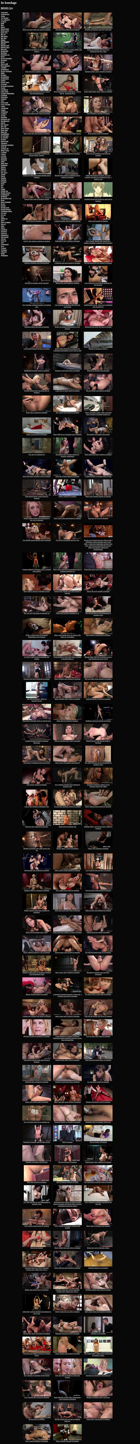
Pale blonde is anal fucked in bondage (98, 635)
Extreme (4, 84)
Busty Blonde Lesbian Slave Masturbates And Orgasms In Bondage (67, 1398)
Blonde (3, 44)
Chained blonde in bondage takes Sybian (98, 476)
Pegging (3, 182)
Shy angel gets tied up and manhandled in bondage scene (98, 764)
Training (4, 250)
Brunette (4, 60)
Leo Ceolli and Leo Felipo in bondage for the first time (98, 284)
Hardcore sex (5, 119)
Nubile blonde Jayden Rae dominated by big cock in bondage (37, 519)
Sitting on (4, 219)
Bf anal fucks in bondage (37, 1419)
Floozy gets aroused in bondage (98, 848)
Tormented (5, 244)
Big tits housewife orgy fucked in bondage (98, 263)
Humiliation (5, 134)
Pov (2, 187)
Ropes (3, 204)
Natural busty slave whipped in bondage (98, 1162)
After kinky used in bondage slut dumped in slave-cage (37, 1312)
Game (3, 106)
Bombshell (4, 51)
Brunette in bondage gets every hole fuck (98, 29)
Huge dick (4, 130)
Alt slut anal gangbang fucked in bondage (67, 806)
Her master (5, 125)
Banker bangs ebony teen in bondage (67, 1060)
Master (3, 167)
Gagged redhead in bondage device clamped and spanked (36, 570)
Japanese (4, 143)
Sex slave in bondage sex (37, 454)
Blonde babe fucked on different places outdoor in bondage (67, 176)
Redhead (4, 196)
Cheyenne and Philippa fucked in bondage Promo (36, 1354)
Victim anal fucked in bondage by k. (67, 613)
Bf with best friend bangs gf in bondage (98, 952)
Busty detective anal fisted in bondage (67, 153)
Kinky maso (5, 150)
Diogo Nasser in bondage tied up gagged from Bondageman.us (36, 92)
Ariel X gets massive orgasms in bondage (36, 241)
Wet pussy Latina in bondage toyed (67, 71)
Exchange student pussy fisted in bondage (36, 113)
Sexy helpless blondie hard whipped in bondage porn (67, 785)
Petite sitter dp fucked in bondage (67, 721)
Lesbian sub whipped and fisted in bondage (37, 1016)
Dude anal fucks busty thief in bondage (67, 910)
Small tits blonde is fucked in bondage (98, 699)
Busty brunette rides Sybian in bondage (67, 699)
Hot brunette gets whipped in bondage (36, 870)
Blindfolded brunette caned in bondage (36, 371)
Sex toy (3, 215)
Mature (3, 169)
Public (3, 189)
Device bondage (6, 71)
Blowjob (4, 49)
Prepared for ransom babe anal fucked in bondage (37, 1061)
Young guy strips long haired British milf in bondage (37, 176)
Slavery (3, 224)
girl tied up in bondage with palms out (98, 1375)
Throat (3, 239)
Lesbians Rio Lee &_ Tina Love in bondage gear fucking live (98, 306)
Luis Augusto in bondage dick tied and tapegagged (67, 306)
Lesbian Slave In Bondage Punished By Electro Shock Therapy (37, 154)
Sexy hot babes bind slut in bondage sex (37, 1122)
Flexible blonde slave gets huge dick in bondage (36, 391)
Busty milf (4, 64)
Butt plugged (5, 66)
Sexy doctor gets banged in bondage (67, 412)
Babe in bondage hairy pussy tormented (67, 741)
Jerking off (4, 149)
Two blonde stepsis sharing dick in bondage (37, 540)
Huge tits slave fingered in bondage (36, 827)
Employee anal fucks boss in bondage (67, 1082)
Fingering (4, 97)
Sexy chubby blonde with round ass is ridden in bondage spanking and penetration (98, 242)
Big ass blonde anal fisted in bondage (98, 391)
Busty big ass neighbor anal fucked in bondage (98, 154)
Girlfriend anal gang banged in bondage (67, 263)
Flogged (3, 99)
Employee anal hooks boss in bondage (67, 371)
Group (3, 115)
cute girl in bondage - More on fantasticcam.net (37, 700)
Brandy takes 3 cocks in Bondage (67, 848)
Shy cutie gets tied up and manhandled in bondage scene (36, 1203)
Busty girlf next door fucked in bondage (67, 1268)
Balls (2, 23)
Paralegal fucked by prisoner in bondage (67, 1122)
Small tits (4, 230)
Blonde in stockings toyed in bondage (98, 1102)
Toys (2, 246)
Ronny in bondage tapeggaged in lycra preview (67, 328)
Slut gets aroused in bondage (67, 1162)
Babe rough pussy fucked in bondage (67, 1016)
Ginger (3, 110)
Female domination (7, 93)
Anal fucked (5, 14)
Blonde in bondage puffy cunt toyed (98, 1397)
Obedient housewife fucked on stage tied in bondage (98, 200)
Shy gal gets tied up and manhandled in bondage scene (98, 614)
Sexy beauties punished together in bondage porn (37, 306)
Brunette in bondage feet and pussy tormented (98, 973)
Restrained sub (6, 198)
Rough (3, 206)
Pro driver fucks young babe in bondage (98, 994)
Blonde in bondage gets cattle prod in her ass (36, 849)
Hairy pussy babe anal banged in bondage (67, 518)
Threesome (5, 237)
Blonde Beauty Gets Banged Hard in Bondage (98, 742)
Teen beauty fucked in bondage (37, 785)
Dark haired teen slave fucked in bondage (98, 454)
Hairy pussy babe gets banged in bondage (98, 1312)
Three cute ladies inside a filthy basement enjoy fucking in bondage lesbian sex (98, 413)
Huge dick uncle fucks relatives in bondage (98, 569)
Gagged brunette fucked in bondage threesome (36, 742)
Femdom (4, 95)
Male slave (4, 163)
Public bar (4, 191)
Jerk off (3, 147)
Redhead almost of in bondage (98, 1268)
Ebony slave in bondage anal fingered (67, 763)
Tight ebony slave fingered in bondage (67, 241)
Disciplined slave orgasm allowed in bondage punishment (67, 455)
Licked (3, 154)
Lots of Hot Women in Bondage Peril (37, 806)
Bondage (4, 53)
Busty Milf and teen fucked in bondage (67, 199)
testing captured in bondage (67, 496)
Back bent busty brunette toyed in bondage (37, 476)
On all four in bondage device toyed (67, 540)
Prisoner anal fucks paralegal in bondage (37, 679)
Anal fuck (4, 12)
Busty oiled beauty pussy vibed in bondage (98, 91)
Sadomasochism (6, 211)
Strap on (4, 233)
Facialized (4, 90)
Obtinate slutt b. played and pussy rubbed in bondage (98, 827)
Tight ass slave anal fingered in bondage (98, 910)
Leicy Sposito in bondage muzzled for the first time (98, 1203)
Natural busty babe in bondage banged (36, 199)
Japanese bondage (7, 145)
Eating (3, 80)
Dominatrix (5, 79)
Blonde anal (5, 45)
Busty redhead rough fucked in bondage (98, 806)
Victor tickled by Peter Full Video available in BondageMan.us (67, 658)
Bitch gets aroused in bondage (98, 221)
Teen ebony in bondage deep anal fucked (36, 763)
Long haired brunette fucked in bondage (37, 349)
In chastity (4, 137)
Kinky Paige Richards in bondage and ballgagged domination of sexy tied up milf (67, 349)
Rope (3, 200)
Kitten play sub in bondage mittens (98, 1248)
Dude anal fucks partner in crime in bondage (67, 932)
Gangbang (4, 108)
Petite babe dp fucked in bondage (67, 113)
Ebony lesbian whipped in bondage (67, 1441)
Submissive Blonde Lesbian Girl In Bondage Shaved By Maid (98, 785)
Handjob (4, 117)
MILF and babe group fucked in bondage (67, 1102)
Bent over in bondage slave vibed (37, 932)
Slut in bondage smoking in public (67, 1182)
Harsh (3, 123)
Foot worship (5, 104)
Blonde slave (5, 47)
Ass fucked (4, 18)
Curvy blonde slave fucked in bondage (36, 1397)
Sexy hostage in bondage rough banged (37, 1375)
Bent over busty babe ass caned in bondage (37, 29)
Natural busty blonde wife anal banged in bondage (67, 592)
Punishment (5, 195)
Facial (3, 88)
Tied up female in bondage (98, 1142)
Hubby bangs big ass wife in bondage (67, 1312)
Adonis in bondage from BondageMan (36, 263)
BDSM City (7, 8)
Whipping (4, 255)
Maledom (4, 165)
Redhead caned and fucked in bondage (98, 721)
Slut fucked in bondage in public (36, 221)
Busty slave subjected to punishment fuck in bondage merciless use (67, 570)
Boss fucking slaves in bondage (98, 133)
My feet (3, 171)
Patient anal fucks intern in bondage (98, 932)
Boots (3, 56)
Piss (2, 185)
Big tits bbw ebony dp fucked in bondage (36, 1333)
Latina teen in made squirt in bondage (67, 391)
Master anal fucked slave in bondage (36, 1290)
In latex (3, 139)
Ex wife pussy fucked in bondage (98, 1082)
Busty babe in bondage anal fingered (98, 1226)
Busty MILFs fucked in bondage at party (37, 591)
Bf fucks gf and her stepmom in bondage (37, 1036)
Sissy (2, 217)
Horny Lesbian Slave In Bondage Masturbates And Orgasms (37, 636)
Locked (3, 156)
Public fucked (5, 193)
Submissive (5, 235)
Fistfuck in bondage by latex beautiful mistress (36, 50)
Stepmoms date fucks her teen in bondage (98, 327)
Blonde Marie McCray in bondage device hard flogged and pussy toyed (98, 658)
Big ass (3, 34)
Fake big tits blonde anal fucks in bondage (98, 1016)
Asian (3, 16)
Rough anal (5, 207)
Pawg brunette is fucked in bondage (98, 113)
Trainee (3, 248)
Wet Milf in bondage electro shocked (37, 283)
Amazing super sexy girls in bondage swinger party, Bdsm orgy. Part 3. (67, 1291)
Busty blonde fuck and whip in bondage (67, 1248)
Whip (3, 253)
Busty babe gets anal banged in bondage (37, 133)
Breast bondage (6, 58)
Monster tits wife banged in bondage (67, 283)
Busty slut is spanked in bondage (36, 412)
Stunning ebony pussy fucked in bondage (98, 71)
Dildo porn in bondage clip (67, 827)
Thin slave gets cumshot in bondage (36, 71)
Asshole (3, 22)
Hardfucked (5, 121)
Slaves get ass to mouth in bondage (98, 591)
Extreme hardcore (7, 86)
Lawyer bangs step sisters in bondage (98, 1036)
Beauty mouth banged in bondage (37, 994)
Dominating (5, 77)
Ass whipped (5, 20)
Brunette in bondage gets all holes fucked (36, 1142)
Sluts (2, 226)
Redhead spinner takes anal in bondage (98, 1290)
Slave (3, 220)
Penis (3, 184)
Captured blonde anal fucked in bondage (67, 221)
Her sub (3, 126)
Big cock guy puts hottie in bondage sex (37, 613)
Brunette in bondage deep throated (98, 371)
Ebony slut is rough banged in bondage (67, 870)
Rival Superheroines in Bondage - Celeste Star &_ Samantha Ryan (67, 92)
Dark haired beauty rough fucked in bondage (36, 497)
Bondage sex (5, 55)
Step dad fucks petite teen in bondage (67, 29)
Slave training (5, 222)
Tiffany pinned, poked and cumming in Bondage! (36, 911)
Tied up (3, 241)
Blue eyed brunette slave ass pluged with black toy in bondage (67, 636)
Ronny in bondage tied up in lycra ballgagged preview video (98, 50)
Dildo (3, 73)
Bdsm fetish (5, 29)
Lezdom (3, 152)
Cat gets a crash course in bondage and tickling (36, 658)
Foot (2, 101)
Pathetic (3, 180)
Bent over (4, 33)
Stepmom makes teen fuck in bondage (36, 327)
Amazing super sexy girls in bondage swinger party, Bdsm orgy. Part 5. (37, 1269)
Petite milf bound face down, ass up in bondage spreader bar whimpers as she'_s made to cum (98, 177)
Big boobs (4, 36)
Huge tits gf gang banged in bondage (67, 476)
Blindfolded (5, 42)
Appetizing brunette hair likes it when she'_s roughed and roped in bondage (67, 995)
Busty (3, 62)
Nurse (3, 176)
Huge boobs (5, 128)
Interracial (4, 141)
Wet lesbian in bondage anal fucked (98, 434)
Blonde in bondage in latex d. (98, 349)
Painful (3, 178)
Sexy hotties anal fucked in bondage (67, 890)
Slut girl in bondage (36, 1248)
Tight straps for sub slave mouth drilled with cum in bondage (67, 50)
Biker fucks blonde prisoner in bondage (98, 496)
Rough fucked (6, 209)
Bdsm (3, 27)
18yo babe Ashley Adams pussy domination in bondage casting (98, 1354)
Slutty (3, 228)
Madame (4, 160)
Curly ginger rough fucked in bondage (36, 1226)
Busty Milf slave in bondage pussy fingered (67, 434)
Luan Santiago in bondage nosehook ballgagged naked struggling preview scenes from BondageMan (67, 1038)
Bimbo (3, 40)
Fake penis (4, 91)
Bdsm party (5, 31)
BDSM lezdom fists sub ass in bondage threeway (67, 1420)
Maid (3, 161)
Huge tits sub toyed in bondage (98, 518)
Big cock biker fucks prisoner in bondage (98, 679)
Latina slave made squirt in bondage (36, 1102)
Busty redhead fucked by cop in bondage (36, 952)
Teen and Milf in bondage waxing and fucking (67, 1376)
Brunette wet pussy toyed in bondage (67, 1333)
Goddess (4, 114)
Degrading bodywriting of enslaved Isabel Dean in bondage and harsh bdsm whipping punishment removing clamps (67, 1204)
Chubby (4, 68)
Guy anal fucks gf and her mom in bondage (98, 1182)
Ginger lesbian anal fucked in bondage (67, 1353)
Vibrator (4, 252)
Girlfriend (4, 112)
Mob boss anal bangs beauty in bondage (98, 1060)
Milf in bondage (67, 1142)
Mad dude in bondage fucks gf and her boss (37, 721)
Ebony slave (5, 82)
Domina (3, 75)
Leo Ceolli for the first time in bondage (98, 870)
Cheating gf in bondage (98, 1333)
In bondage (5, 136)
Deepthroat (5, 69)
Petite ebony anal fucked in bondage (98, 1419)
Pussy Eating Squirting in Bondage (36, 1441)
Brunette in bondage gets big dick (37, 1162)
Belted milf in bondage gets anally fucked (67, 133)
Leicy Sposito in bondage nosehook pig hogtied (67, 1227)
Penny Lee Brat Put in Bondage (36, 434)
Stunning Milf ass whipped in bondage (36, 890)
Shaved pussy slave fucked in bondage (67, 952)
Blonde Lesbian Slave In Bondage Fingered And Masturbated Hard (37, 973)
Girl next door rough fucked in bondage (98, 890)
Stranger (4, 231)
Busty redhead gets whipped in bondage (67, 679)
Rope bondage (6, 202)
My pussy (4, 172)
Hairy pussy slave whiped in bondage (67, 972)
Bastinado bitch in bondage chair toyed (98, 1122)
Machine (4, 158)
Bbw (2, 25)
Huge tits (4, 132)
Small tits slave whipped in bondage (36, 1082)
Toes (2, 242)
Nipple (3, 174)
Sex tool (3, 213)
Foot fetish (4, 103)
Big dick (4, 38)
